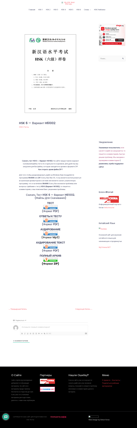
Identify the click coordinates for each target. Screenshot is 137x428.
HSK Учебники (99, 10)
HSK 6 (78, 10)
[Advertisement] (50, 145)
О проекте (106, 380)
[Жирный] (22, 333)
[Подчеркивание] (27, 333)
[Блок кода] (41, 333)
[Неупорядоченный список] (36, 333)
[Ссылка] (44, 333)
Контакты (116, 380)
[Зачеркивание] (30, 333)
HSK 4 (63, 10)
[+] (50, 333)
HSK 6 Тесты (24, 127)
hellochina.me (109, 207)
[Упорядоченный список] (33, 333)
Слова (86, 10)
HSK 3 (56, 10)
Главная (32, 10)
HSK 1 (40, 10)
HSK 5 (71, 10)
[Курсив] (24, 333)
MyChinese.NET (105, 247)
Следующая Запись (83, 309)
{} (47, 333)
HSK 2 (48, 10)
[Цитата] (39, 333)
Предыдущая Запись (18, 309)
